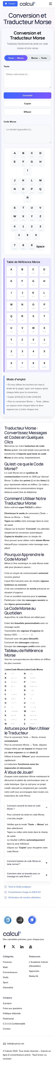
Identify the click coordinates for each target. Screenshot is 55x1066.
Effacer (27, 112)
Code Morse (10, 121)
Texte (6, 66)
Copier (27, 103)
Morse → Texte (39, 58)
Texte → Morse (16, 58)
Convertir (27, 95)
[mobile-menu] (50, 4)
